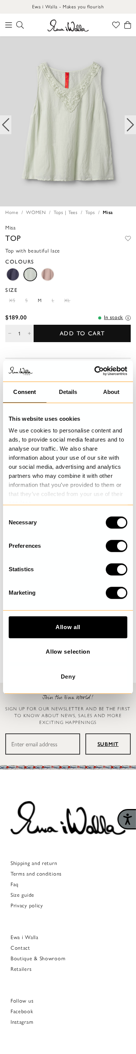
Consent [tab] (24, 392)
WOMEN (36, 212)
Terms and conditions (36, 874)
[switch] (116, 546)
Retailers (21, 969)
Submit (108, 744)
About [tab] (111, 392)
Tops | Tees (66, 212)
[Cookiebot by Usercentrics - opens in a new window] (96, 371)
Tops (90, 212)
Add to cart (82, 333)
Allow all (68, 627)
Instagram (22, 1022)
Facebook (22, 1011)
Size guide (22, 895)
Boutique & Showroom (38, 958)
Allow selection (68, 651)
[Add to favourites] (128, 238)
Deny (68, 676)
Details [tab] (68, 392)
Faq (15, 884)
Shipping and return (34, 863)
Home (12, 212)
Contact (20, 948)
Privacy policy (27, 905)
